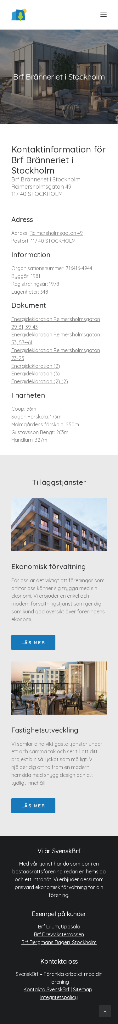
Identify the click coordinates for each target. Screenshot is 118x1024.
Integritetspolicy (59, 997)
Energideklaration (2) (35, 366)
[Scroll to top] (105, 1010)
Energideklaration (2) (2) (39, 381)
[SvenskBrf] (19, 14)
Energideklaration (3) (35, 373)
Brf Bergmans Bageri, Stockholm (59, 942)
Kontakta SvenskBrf (47, 989)
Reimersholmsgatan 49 (56, 233)
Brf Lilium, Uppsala (59, 926)
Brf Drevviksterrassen (59, 934)
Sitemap (82, 989)
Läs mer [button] (33, 642)
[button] (103, 15)
